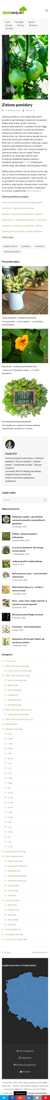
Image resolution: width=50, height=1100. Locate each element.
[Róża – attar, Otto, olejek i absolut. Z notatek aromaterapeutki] (6, 603)
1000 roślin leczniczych (16, 709)
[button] (4, 1097)
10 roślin (9, 661)
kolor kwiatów (12, 856)
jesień (10, 904)
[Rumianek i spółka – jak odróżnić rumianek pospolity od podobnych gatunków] (6, 519)
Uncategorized (12, 934)
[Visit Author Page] (25, 444)
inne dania (13, 690)
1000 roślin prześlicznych (17, 719)
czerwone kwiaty (16, 866)
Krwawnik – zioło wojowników (26, 626)
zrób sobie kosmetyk (18, 670)
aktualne (9, 724)
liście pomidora (33, 190)
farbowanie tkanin (14, 851)
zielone (11, 890)
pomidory (26, 246)
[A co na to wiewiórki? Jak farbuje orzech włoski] (6, 550)
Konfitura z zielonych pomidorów (18, 208)
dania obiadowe (15, 680)
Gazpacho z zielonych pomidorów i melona (22, 225)
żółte (10, 895)
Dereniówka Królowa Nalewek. (16, 421)
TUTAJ (27, 162)
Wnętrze (33, 25)
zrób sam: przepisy (14, 939)
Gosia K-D (30, 110)
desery (11, 685)
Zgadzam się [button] (20, 1093)
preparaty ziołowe (16, 714)
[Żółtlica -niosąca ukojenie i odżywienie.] (6, 536)
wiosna (11, 919)
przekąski (12, 699)
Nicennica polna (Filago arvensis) (27, 614)
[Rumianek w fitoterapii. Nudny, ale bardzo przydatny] (6, 641)
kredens (12, 909)
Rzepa (7, 952)
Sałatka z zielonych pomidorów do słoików (22, 214)
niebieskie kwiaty (16, 875)
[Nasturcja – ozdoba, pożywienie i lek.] (25, 346)
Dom (7, 22)
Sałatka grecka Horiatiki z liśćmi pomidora (22, 231)
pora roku (10, 900)
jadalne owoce (10, 246)
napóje (11, 695)
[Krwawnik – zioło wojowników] (6, 629)
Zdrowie (9, 28)
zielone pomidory (12, 251)
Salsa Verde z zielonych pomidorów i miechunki (24, 219)
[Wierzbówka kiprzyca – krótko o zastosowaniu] (6, 589)
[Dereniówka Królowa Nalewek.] (25, 397)
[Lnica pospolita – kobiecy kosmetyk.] (25, 290)
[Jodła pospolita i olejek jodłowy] (6, 564)
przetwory (13, 704)
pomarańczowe (15, 880)
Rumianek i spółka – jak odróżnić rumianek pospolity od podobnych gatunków (28, 520)
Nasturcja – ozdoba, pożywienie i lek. (19, 366)
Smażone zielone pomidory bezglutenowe (22, 202)
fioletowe (12, 870)
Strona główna (26, 1051)
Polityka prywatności (26, 1064)
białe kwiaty (13, 861)
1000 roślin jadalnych (15, 675)
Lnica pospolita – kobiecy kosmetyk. (19, 317)
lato (9, 914)
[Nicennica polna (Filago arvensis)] (6, 617)
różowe (11, 885)
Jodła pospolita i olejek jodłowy (27, 561)
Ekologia (19, 22)
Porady (8, 25)
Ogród (31, 22)
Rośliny (20, 25)
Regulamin (26, 1057)
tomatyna (39, 246)
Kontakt (26, 1071)
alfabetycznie (11, 729)
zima (10, 924)
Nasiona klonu (39, 952)
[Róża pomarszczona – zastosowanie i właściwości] (6, 576)
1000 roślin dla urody (15, 666)
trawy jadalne (11, 929)
